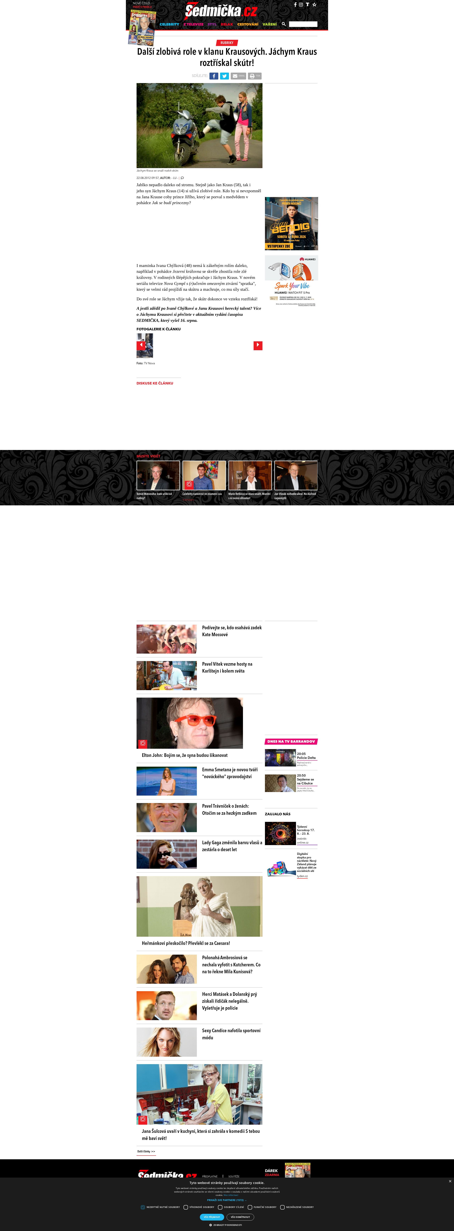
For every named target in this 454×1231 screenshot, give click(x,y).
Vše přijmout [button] (212, 1217)
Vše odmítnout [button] (240, 1217)
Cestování (247, 24)
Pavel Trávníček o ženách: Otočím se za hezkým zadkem (229, 810)
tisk (257, 76)
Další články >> (146, 1151)
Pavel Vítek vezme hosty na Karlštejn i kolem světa (227, 668)
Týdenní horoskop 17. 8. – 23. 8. (306, 830)
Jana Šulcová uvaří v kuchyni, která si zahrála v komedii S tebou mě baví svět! (201, 1135)
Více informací (231, 1195)
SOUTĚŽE (233, 1176)
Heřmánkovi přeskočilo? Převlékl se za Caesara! (186, 943)
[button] (227, 1200)
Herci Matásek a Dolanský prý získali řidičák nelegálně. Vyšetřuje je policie (229, 1001)
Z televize (193, 24)
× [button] (450, 1181)
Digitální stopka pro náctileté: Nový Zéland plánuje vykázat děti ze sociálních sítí (306, 863)
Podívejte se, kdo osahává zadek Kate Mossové (232, 631)
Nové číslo (142, 5)
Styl (212, 24)
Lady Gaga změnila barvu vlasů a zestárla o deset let (232, 846)
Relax (227, 24)
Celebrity (169, 24)
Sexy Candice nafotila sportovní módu (231, 1034)
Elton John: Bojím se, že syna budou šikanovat (185, 755)
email (241, 76)
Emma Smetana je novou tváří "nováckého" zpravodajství (230, 773)
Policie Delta (306, 756)
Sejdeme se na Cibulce (305, 779)
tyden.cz (302, 876)
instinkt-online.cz (302, 840)
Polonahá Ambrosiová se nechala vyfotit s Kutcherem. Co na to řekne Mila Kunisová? (231, 965)
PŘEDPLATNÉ (209, 1176)
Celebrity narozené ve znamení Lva (202, 494)
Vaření (270, 24)
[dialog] (227, 1204)
